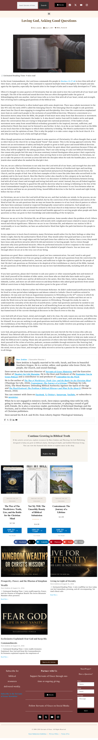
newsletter (13, 397)
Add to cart (12, 530)
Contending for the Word (67, 376)
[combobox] (27, 5)
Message (80, 696)
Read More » (4, 599)
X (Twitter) (50, 394)
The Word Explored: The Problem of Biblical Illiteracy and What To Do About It (45, 388)
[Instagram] (11, 420)
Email (79, 688)
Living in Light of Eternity (63, 580)
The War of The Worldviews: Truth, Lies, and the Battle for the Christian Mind (12, 512)
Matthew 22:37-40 (68, 81)
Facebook (40, 394)
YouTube (71, 394)
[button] (49, 13)
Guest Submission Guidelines (38, 734)
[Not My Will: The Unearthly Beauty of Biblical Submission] (36, 479)
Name (79, 681)
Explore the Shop (49, 454)
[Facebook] (5, 420)
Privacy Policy (54, 734)
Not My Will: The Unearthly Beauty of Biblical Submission (36, 510)
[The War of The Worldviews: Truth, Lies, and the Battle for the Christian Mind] (12, 479)
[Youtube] (16, 420)
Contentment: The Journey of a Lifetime (49, 383)
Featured (64, 28)
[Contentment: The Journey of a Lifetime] (61, 479)
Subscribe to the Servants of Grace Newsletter (11, 695)
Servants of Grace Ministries (59, 371)
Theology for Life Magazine (27, 374)
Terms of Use (65, 734)
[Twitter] (8, 420)
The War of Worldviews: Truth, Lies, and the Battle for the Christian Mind (57, 380)
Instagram (61, 394)
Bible (58, 28)
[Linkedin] (13, 420)
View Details (12, 535)
